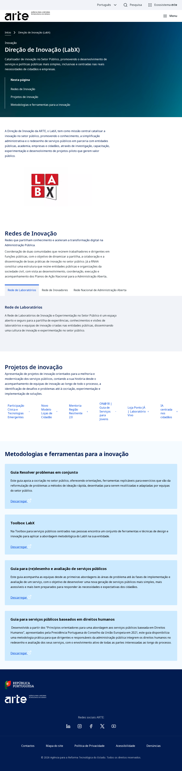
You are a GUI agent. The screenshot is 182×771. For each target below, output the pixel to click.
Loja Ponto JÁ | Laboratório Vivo (137, 415)
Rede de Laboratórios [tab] (22, 290)
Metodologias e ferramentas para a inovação (40, 105)
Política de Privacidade (89, 746)
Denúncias (153, 746)
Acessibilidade (125, 746)
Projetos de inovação (24, 97)
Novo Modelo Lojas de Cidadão (49, 414)
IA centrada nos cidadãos (169, 414)
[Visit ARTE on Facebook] (91, 727)
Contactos (27, 746)
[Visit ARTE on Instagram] (80, 727)
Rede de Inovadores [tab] (55, 290)
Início (8, 32)
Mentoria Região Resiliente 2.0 (78, 414)
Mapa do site (54, 746)
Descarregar (19, 501)
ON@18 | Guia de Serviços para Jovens (108, 413)
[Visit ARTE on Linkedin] (68, 727)
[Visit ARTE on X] (102, 727)
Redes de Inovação (23, 89)
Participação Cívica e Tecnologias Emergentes (18, 414)
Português (104, 5)
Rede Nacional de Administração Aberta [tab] (100, 290)
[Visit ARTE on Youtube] (114, 727)
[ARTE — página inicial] (27, 15)
